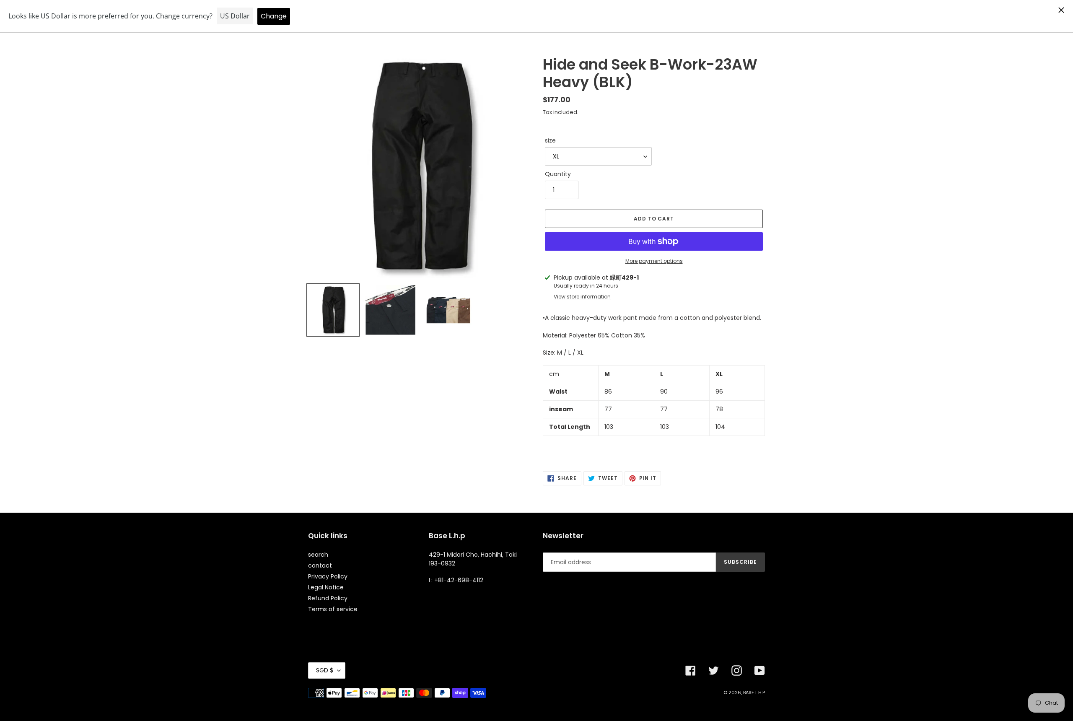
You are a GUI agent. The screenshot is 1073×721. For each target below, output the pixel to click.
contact (320, 565)
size (550, 140)
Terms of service (333, 609)
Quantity (558, 174)
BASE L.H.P (754, 692)
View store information (582, 296)
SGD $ (324, 670)
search (318, 554)
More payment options (654, 261)
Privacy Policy (327, 576)
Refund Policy (327, 598)
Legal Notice (326, 587)
